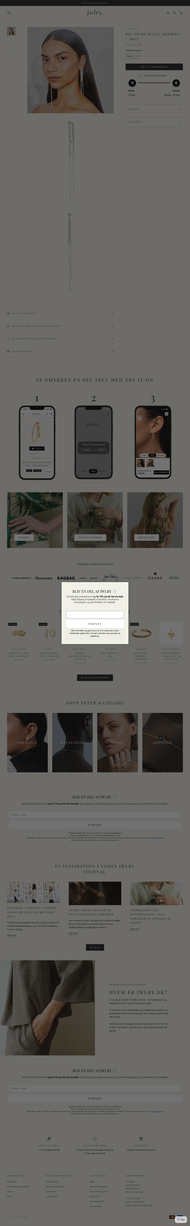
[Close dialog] (124, 585)
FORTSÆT (95, 623)
